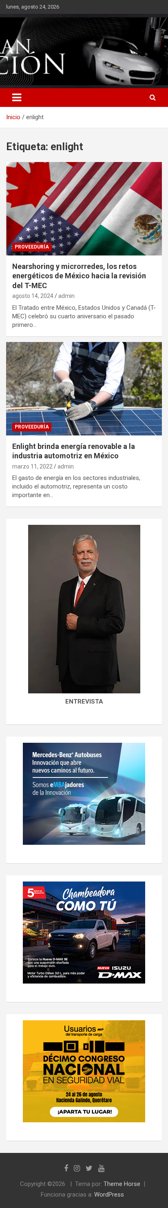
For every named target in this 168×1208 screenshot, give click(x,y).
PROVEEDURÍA (32, 247)
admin (66, 296)
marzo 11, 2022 (32, 466)
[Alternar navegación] (16, 97)
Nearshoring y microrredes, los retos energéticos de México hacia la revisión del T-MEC (79, 276)
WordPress (109, 1194)
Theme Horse (122, 1184)
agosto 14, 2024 (32, 296)
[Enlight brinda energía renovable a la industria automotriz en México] (84, 389)
